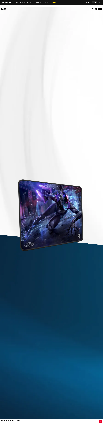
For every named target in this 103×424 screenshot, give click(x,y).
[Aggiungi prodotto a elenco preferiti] (93, 9)
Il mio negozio (53, 2)
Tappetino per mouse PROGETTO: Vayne (10, 420)
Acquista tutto (20, 2)
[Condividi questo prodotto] (96, 9)
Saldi (46, 2)
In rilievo (38, 2)
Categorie (29, 2)
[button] (100, 2)
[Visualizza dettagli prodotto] (100, 421)
